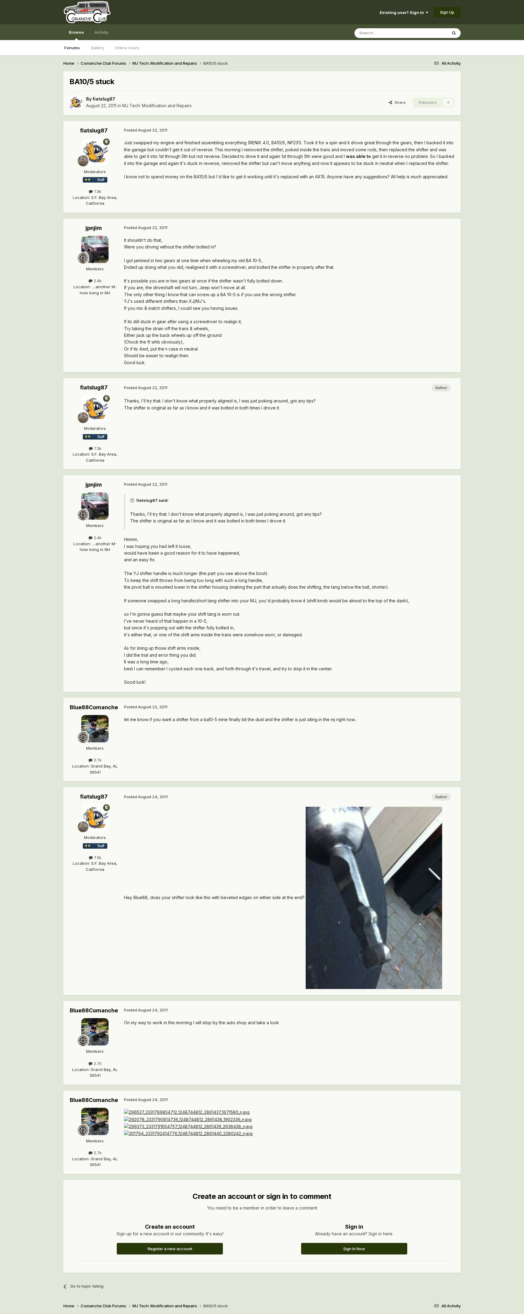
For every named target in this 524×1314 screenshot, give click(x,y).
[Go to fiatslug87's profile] (76, 102)
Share (399, 102)
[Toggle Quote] (133, 500)
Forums (72, 47)
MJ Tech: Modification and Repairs (157, 105)
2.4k (97, 280)
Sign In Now (354, 1248)
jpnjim (94, 228)
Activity (101, 32)
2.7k (97, 760)
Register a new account (170, 1248)
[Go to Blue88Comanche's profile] (95, 728)
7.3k (97, 191)
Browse (76, 32)
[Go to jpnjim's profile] (95, 249)
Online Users (127, 47)
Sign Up (447, 12)
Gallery (97, 47)
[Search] (454, 33)
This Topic (429, 33)
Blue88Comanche (94, 707)
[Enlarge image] (374, 897)
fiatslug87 (103, 98)
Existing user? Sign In (403, 12)
